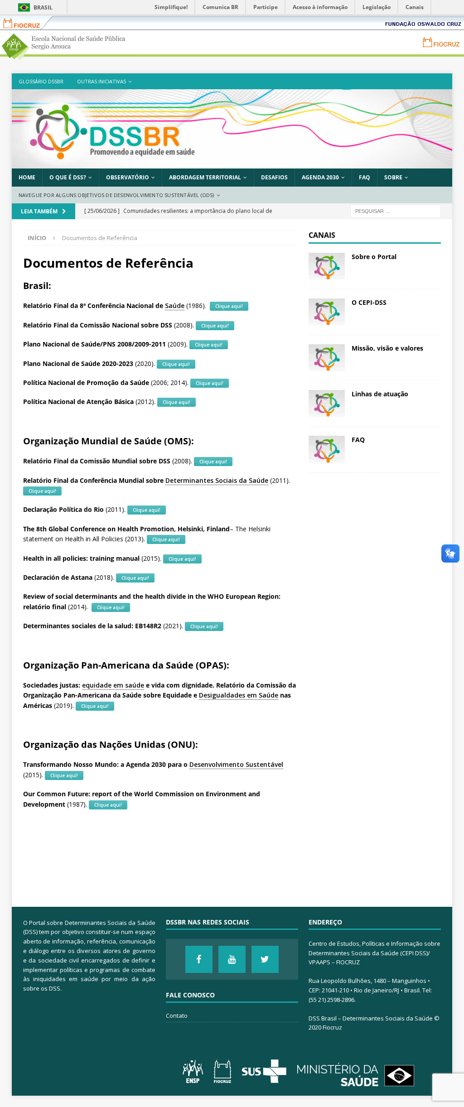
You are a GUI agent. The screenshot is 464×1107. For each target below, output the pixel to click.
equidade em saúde (113, 685)
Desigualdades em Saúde (238, 695)
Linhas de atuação (380, 394)
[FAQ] (327, 449)
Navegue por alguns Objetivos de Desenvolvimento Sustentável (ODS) (116, 195)
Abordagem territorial (205, 177)
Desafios (274, 177)
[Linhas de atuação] (327, 403)
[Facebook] (199, 959)
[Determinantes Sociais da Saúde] (232, 163)
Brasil (43, 7)
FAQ (364, 177)
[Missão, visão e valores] (327, 357)
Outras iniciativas (101, 81)
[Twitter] (265, 959)
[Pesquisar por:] (395, 211)
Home (27, 177)
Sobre (393, 177)
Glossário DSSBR (41, 81)
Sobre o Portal (374, 256)
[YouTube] (232, 959)
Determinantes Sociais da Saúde (216, 480)
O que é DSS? (67, 177)
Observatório (127, 177)
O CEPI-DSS (369, 302)
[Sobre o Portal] (327, 266)
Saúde (174, 305)
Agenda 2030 (320, 177)
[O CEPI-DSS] (327, 312)
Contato (177, 1015)
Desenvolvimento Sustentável (236, 764)
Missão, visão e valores (387, 348)
